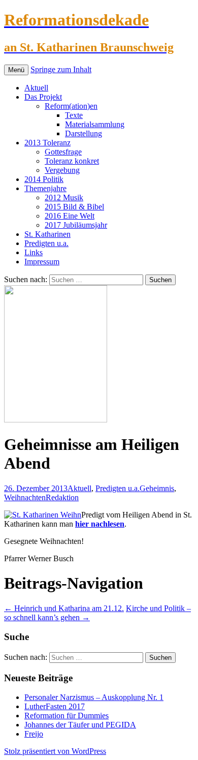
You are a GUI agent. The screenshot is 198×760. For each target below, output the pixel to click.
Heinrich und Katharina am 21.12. (64, 608)
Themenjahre (45, 188)
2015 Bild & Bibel (74, 206)
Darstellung (83, 133)
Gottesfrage (63, 151)
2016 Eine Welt (69, 215)
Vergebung (62, 170)
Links (33, 252)
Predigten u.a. (46, 243)
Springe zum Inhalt (60, 69)
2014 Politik (43, 179)
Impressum (41, 261)
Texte (74, 115)
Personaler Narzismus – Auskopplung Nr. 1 (93, 697)
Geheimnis (157, 488)
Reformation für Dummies (66, 715)
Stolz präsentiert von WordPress (55, 751)
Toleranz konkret (72, 161)
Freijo (33, 733)
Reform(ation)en (71, 106)
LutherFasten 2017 (54, 706)
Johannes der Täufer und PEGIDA (80, 724)
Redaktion (62, 497)
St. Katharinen (47, 234)
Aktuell (36, 87)
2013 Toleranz (47, 142)
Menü (16, 70)
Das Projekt (43, 97)
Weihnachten (25, 497)
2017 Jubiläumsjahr (76, 225)
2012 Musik (64, 197)
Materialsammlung (94, 124)
